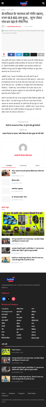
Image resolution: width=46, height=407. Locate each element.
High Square (7, 230)
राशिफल (34, 312)
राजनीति (19, 335)
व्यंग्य (33, 323)
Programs (21, 393)
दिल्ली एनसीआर (10, 10)
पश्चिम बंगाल (20, 309)
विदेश (33, 314)
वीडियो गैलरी (35, 320)
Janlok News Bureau (14, 26)
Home (3, 10)
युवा (18, 332)
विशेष (33, 317)
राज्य (33, 309)
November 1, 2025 (9, 233)
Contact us (5, 395)
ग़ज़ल (3, 332)
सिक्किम (34, 329)
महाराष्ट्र (19, 320)
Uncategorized (7, 311)
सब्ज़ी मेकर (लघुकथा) (17, 188)
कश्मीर (3, 326)
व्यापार (33, 326)
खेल (3, 329)
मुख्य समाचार (20, 329)
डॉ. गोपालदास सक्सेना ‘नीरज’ (19, 197)
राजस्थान (19, 338)
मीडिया (18, 326)
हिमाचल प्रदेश (15, 180)
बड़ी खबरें (19, 312)
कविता (3, 323)
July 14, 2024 (28, 26)
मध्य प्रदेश (19, 317)
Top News (5, 309)
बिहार (18, 314)
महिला (18, 323)
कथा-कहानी (5, 320)
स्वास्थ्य (34, 332)
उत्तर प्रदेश (4, 314)
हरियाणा (34, 335)
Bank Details (32, 393)
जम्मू (3, 335)
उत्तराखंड (4, 317)
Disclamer (12, 393)
